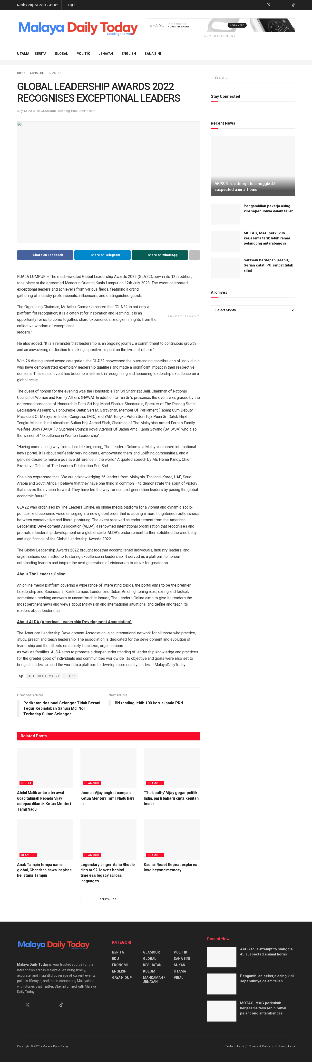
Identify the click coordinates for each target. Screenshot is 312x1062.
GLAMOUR (56, 73)
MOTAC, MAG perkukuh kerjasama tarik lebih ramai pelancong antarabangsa (267, 238)
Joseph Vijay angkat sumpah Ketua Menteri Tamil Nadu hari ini (107, 798)
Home (21, 73)
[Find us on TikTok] (293, 5)
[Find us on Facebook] (262, 5)
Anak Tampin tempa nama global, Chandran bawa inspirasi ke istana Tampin (44, 870)
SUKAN (179, 965)
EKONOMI (120, 965)
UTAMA (23, 54)
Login (71, 5)
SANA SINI (153, 54)
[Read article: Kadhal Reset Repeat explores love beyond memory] (172, 839)
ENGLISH (129, 54)
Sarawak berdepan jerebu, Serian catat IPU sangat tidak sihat (268, 265)
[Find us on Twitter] (268, 5)
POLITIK (83, 54)
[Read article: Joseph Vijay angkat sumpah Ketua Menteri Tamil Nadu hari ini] (108, 768)
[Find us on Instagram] (281, 5)
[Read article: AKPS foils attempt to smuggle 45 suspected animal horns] (253, 166)
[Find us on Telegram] (275, 5)
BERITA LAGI (108, 899)
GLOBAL (61, 54)
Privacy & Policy (260, 1046)
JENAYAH (105, 54)
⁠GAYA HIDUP (122, 978)
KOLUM (149, 971)
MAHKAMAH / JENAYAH (154, 979)
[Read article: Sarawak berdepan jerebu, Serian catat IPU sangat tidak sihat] (225, 268)
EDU (115, 959)
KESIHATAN (152, 965)
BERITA (40, 54)
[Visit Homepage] (78, 29)
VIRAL (178, 978)
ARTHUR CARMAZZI (43, 676)
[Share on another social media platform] (194, 255)
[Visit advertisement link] (220, 25)
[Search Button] (293, 54)
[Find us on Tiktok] (61, 1005)
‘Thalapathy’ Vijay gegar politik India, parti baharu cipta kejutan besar (171, 798)
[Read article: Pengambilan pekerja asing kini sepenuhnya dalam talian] (225, 214)
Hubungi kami (285, 1046)
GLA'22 (70, 676)
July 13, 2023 (26, 111)
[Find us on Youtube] (287, 5)
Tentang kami (234, 1046)
